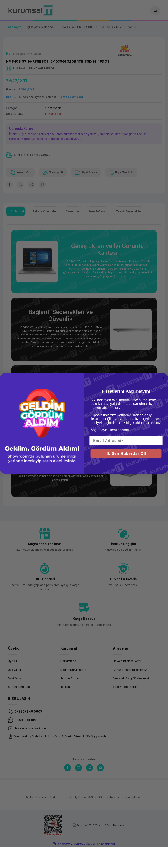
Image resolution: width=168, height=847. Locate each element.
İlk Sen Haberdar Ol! (126, 453)
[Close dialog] (163, 378)
